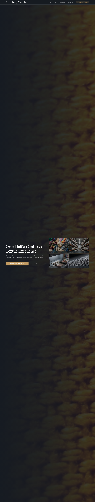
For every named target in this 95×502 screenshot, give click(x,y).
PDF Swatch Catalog (82, 2)
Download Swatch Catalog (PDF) (16, 263)
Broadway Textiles (17, 2)
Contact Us (70, 2)
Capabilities (62, 2)
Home (51, 2)
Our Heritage (35, 263)
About (56, 2)
